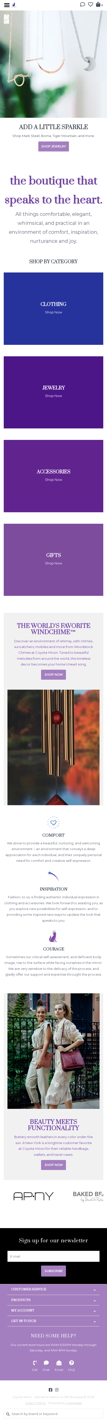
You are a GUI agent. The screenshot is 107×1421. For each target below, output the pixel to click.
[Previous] (6, 1202)
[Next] (100, 1202)
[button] (82, 5)
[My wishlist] (90, 5)
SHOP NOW (56, 152)
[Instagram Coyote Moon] (56, 1396)
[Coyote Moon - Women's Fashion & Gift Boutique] (14, 4)
